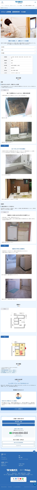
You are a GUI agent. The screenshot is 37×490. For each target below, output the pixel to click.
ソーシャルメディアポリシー (17, 486)
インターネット (3, 457)
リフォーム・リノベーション (23, 459)
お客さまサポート (4, 465)
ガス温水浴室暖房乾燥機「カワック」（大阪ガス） (8, 370)
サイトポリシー (10, 486)
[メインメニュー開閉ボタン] (35, 2)
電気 (19, 455)
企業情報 (28, 473)
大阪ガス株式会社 (10, 474)
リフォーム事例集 (19, 5)
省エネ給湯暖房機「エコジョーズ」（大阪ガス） (8, 372)
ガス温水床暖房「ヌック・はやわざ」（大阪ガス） (8, 371)
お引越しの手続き (21, 463)
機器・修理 (20, 457)
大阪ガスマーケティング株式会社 (20, 474)
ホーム (2, 5)
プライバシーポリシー (4, 486)
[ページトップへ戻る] (34, 451)
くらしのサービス (6, 5)
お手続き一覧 (3, 463)
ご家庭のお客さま (14, 473)
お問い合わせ (21, 465)
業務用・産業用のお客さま (22, 473)
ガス (2, 455)
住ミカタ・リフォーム (13, 5)
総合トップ (8, 473)
